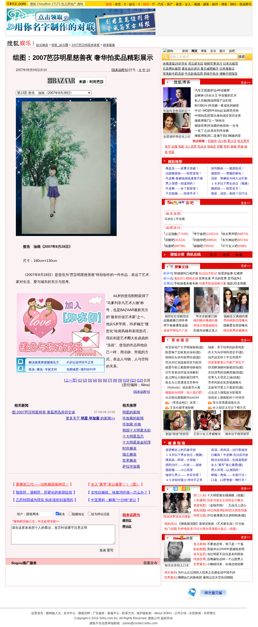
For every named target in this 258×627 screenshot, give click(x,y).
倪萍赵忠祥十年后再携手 (224, 357)
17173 (56, 4)
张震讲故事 (225, 273)
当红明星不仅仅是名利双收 (225, 554)
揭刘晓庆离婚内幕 (206, 320)
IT (153, 4)
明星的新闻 (131, 412)
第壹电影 (200, 505)
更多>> (245, 82)
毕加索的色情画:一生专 (223, 125)
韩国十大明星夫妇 (136, 430)
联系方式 (128, 613)
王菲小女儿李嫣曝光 (207, 434)
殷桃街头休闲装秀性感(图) (183, 357)
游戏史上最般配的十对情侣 (226, 397)
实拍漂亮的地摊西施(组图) (225, 372)
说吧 (232, 51)
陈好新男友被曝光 (235, 330)
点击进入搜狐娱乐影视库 (224, 392)
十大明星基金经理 (136, 442)
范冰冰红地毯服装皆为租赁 (183, 362)
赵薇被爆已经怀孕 (176, 320)
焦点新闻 (200, 544)
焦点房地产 (68, 4)
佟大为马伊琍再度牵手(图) (225, 352)
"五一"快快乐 (216, 120)
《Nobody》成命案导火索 (182, 387)
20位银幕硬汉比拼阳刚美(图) (226, 515)
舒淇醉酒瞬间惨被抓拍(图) (225, 367)
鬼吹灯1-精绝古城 (186, 278)
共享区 (168, 283)
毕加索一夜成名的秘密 (224, 105)
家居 (179, 4)
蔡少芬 (232, 141)
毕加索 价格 (131, 424)
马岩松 (169, 219)
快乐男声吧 (229, 234)
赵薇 (175, 146)
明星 (172, 152)
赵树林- (200, 95)
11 (133, 380)
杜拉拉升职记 (208, 273)
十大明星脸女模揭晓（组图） (226, 495)
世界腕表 (129, 460)
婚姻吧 (198, 246)
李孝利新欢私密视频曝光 (224, 382)
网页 (194, 51)
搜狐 (33, 4)
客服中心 (113, 613)
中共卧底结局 (194, 73)
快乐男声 (243, 141)
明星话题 (200, 515)
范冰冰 (201, 146)
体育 (118, 4)
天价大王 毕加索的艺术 (221, 95)
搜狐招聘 (84, 613)
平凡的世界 (219, 278)
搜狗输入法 (53, 613)
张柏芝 (211, 146)
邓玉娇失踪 (195, 63)
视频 (197, 4)
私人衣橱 (201, 100)
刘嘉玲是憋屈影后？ (176, 111)
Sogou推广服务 (24, 563)
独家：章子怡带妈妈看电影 (226, 347)
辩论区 (127, 526)
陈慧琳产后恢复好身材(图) (183, 352)
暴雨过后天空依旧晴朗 (218, 577)
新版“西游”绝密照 (177, 434)
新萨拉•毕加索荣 (219, 90)
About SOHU (163, 613)
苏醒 (220, 146)
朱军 (168, 146)
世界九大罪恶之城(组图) (224, 377)
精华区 (127, 520)
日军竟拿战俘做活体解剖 (182, 372)
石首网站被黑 (172, 68)
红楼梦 (238, 273)
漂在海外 (170, 572)
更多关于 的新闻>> (90, 418)
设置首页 (37, 613)
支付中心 (69, 613)
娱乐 (132, 4)
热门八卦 (200, 495)
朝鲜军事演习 (213, 63)
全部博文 (210, 613)
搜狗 (80, 4)
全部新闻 (195, 613)
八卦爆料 (200, 500)
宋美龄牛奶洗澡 (173, 73)
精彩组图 (200, 510)
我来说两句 (119, 70)
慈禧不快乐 (211, 73)
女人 (188, 4)
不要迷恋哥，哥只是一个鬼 (225, 544)
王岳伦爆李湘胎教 (182, 407)
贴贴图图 (200, 549)
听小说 (168, 278)
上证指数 (171, 234)
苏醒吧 (169, 240)
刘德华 (212, 141)
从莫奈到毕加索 (218, 130)
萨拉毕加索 (131, 466)
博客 (224, 4)
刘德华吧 (200, 240)
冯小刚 (222, 141)
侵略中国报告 (228, 73)
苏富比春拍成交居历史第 (224, 115)
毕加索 (180, 219)
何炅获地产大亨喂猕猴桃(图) (184, 347)
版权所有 (167, 618)
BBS (233, 4)
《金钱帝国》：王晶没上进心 (226, 505)
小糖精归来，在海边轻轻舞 (225, 564)
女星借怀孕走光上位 (176, 136)
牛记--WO (201, 110)
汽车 (161, 4)
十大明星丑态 (133, 436)
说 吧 (190, 203)
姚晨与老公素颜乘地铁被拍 (183, 367)
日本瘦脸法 (227, 68)
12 (140, 380)
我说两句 (245, 4)
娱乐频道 (42, 45)
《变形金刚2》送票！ (184, 402)
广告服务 (99, 613)
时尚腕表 (129, 448)
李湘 (240, 146)
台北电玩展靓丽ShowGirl (182, 397)
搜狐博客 (201, 120)
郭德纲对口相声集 (186, 273)
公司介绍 (180, 613)
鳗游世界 (201, 125)
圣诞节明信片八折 (176, 330)
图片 (222, 51)
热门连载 (170, 528)
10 (126, 380)
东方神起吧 (229, 240)
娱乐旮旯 (200, 554)
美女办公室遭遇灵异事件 (182, 382)
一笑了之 (201, 130)
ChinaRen (44, 4)
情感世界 (200, 559)
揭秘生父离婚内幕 (236, 316)
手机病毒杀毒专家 (186, 283)
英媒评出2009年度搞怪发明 (225, 549)
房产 (170, 4)
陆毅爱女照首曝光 (235, 325)
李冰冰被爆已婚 (206, 316)
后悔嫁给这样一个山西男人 (225, 559)
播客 (206, 4)
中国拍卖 (201, 115)
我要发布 (150, 563)
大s (187, 146)
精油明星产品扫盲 (220, 100)
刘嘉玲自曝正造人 (206, 330)
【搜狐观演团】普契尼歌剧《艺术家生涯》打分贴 (211, 523)
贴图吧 (169, 246)
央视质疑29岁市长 (175, 63)
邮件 (215, 4)
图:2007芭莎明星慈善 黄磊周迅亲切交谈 (43, 412)
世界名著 (205, 278)
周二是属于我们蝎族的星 (224, 135)
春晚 (234, 146)
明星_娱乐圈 (59, 45)
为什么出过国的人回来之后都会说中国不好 (206, 572)
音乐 (213, 51)
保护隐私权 (144, 613)
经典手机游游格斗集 (212, 283)
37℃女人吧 (230, 246)
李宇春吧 (200, 234)
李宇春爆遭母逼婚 (176, 325)
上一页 (70, 380)
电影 (181, 146)
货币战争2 (234, 278)
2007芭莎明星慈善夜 (86, 45)
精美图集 (109, 45)
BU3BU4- (201, 105)
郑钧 (227, 146)
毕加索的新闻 (133, 418)
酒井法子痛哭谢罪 (237, 434)
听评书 (168, 273)
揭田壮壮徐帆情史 (177, 316)
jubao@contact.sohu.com (140, 623)
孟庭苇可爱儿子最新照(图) (225, 387)
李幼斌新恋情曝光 (235, 320)
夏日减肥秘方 (210, 68)
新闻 (185, 51)
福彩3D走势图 (236, 283)
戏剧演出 (170, 523)
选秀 (193, 146)
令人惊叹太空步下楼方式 (229, 407)
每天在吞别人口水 (177, 565)
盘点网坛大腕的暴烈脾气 (182, 377)
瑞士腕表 (129, 454)
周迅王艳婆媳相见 (206, 325)
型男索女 (200, 564)
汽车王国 (201, 90)
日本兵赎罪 (230, 63)
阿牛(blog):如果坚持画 (224, 110)
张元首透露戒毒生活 (226, 402)
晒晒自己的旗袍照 (190, 577)
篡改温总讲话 (191, 68)
